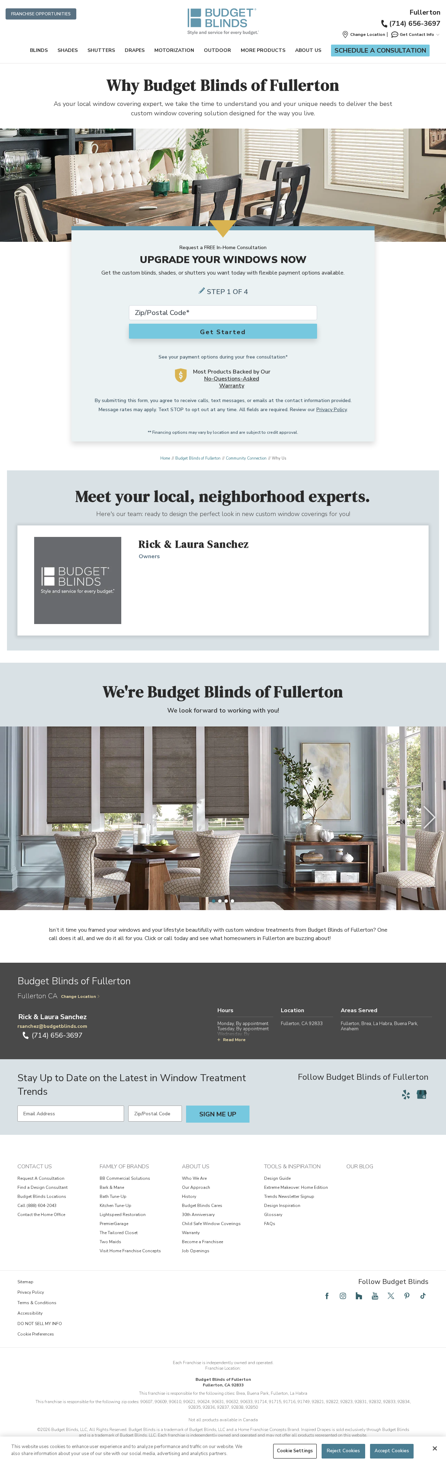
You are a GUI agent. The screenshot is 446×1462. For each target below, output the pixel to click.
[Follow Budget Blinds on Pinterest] (407, 1296)
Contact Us (34, 1166)
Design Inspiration (282, 1205)
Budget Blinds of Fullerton (198, 458)
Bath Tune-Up (113, 1196)
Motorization (174, 50)
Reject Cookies (343, 1451)
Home (165, 458)
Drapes (135, 50)
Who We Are (194, 1178)
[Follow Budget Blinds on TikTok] (423, 1296)
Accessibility (30, 1313)
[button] (363, 34)
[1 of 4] (213, 901)
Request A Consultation (40, 1178)
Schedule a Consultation (380, 50)
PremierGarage (114, 1223)
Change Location (78, 996)
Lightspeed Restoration (123, 1214)
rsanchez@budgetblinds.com (52, 1026)
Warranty (191, 1233)
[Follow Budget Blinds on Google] (422, 1094)
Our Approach (196, 1187)
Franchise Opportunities (41, 14)
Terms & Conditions (36, 1303)
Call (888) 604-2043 (36, 1205)
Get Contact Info (417, 34)
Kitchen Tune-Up (115, 1205)
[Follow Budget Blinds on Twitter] (391, 1296)
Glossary (273, 1214)
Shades (67, 50)
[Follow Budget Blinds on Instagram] (342, 1296)
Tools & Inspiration (292, 1166)
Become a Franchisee (202, 1242)
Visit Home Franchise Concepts (130, 1251)
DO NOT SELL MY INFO (39, 1323)
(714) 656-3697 (414, 23)
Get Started (223, 332)
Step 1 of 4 (227, 292)
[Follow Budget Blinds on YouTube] (374, 1296)
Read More (234, 1039)
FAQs (269, 1223)
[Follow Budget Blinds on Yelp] (406, 1094)
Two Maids (110, 1242)
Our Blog (359, 1166)
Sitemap (25, 1282)
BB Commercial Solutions (125, 1178)
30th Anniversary (198, 1214)
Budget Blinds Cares (202, 1205)
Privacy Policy (331, 409)
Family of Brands (124, 1166)
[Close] (435, 1448)
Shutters (101, 50)
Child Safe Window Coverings (211, 1223)
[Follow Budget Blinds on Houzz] (358, 1296)
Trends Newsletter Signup (289, 1196)
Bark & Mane (112, 1187)
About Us (308, 50)
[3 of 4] (226, 901)
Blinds (39, 50)
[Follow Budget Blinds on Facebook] (326, 1296)
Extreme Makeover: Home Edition (296, 1187)
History (189, 1196)
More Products (263, 50)
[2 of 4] (220, 901)
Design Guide (277, 1178)
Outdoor (217, 50)
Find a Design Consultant (42, 1187)
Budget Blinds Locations (41, 1196)
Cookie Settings (295, 1451)
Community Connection (246, 458)
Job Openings (195, 1251)
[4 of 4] (232, 901)
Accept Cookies (392, 1451)
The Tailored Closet (119, 1233)
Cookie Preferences (35, 1334)
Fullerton (424, 12)
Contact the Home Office (41, 1214)
